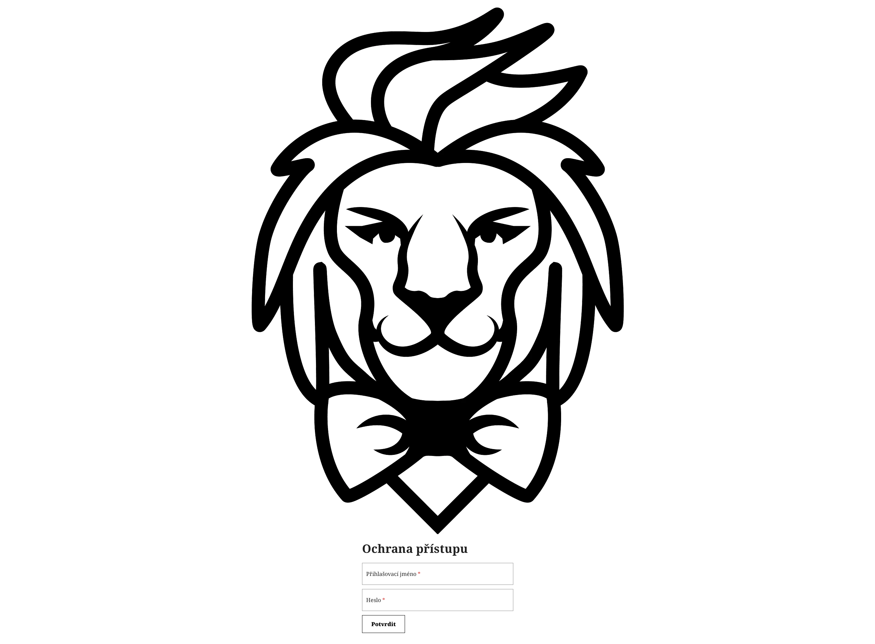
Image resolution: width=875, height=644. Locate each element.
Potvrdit (383, 624)
